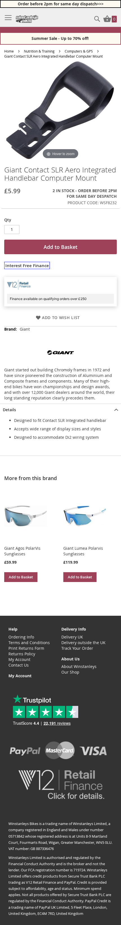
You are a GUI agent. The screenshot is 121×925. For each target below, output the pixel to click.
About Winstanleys (79, 666)
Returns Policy (21, 653)
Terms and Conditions (29, 642)
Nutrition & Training (39, 51)
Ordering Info (21, 637)
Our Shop (70, 672)
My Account (19, 659)
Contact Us (18, 665)
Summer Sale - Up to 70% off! (61, 38)
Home (9, 51)
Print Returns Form (26, 648)
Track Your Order (77, 648)
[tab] (60, 409)
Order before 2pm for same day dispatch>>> (61, 3)
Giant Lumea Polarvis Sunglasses (83, 551)
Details (9, 409)
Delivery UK (72, 637)
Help (12, 629)
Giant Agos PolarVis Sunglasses (22, 551)
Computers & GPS (79, 51)
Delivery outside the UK (83, 642)
